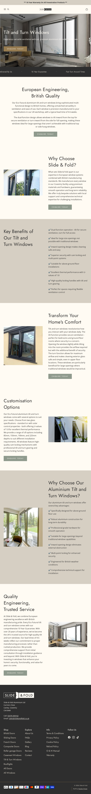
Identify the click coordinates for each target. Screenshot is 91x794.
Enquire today (15, 49)
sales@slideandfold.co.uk (19, 718)
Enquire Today (45, 134)
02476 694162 (13, 716)
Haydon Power (82, 789)
